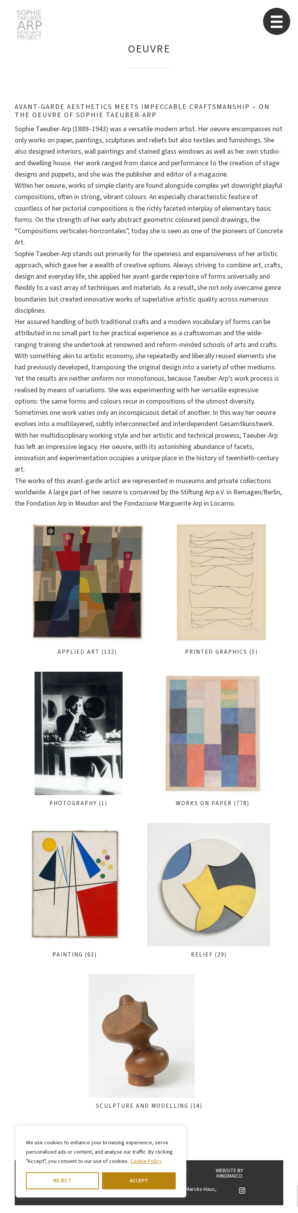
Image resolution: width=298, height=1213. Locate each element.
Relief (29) (209, 955)
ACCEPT (139, 1181)
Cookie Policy (146, 1161)
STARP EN (29, 25)
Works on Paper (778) (212, 803)
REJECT (62, 1181)
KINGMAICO (230, 1176)
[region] (101, 1161)
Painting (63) (74, 955)
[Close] (178, 1132)
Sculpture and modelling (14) (149, 1106)
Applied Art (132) (87, 652)
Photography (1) (78, 803)
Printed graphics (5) (221, 652)
